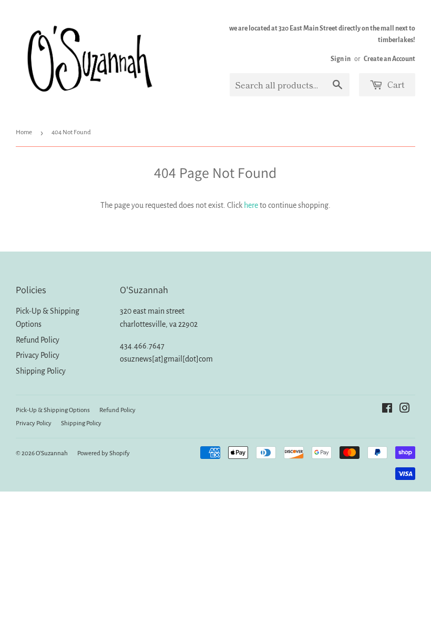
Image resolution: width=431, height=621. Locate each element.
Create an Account (389, 59)
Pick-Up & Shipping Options (53, 410)
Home (24, 132)
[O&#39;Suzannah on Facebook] (387, 409)
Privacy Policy (37, 355)
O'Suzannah (52, 453)
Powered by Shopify (103, 453)
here (251, 205)
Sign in (341, 59)
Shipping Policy (41, 371)
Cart (395, 84)
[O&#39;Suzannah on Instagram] (404, 409)
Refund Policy (37, 340)
